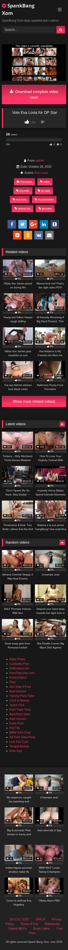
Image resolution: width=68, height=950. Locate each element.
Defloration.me (19, 668)
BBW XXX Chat (20, 732)
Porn (12, 682)
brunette (24, 190)
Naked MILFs (17, 928)
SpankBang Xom (18, 9)
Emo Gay (15, 751)
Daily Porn (16, 723)
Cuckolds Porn (19, 663)
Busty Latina (41, 928)
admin (40, 160)
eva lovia (21, 199)
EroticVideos (18, 677)
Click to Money (19, 700)
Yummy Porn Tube (21, 696)
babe (46, 181)
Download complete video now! (36, 95)
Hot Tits (14, 728)
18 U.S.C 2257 (19, 919)
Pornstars (26, 181)
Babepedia (52, 924)
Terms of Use (29, 924)
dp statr (45, 190)
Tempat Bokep (19, 746)
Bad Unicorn (17, 691)
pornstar (47, 208)
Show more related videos (34, 401)
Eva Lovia (41, 172)
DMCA (40, 919)
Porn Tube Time (20, 709)
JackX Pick (16, 705)
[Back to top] (56, 938)
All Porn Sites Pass (22, 737)
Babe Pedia (17, 659)
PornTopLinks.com (21, 673)
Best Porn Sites (19, 714)
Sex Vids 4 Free (20, 686)
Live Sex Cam (18, 741)
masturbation (46, 199)
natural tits (24, 208)
